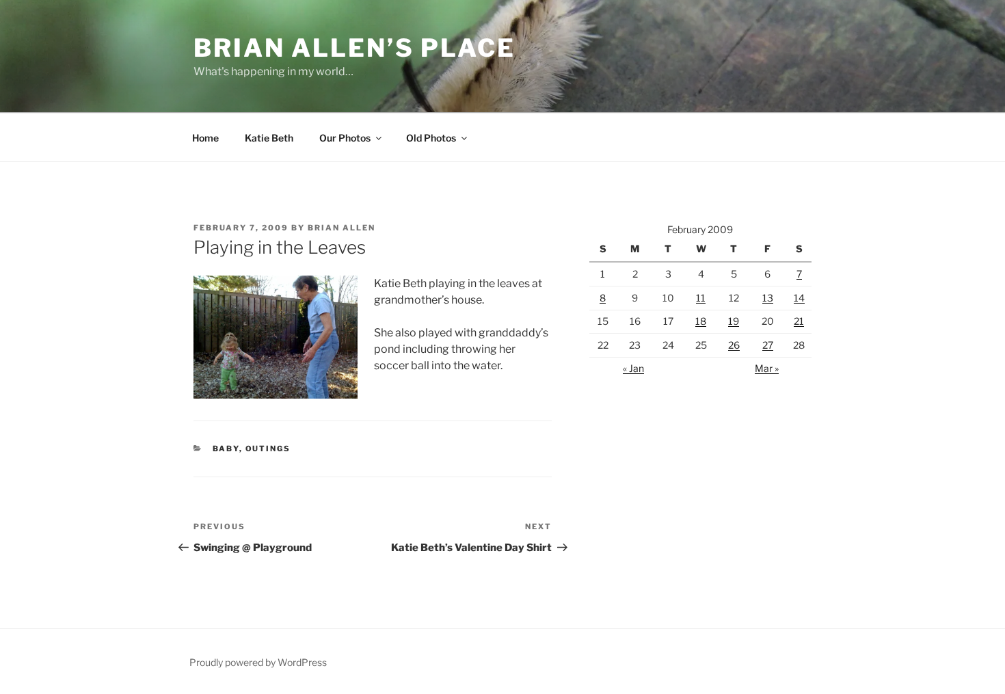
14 (799, 298)
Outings (268, 448)
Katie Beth (269, 138)
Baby (226, 448)
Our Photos (345, 138)
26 (734, 345)
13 (767, 298)
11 (701, 298)
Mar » (767, 368)
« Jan (633, 368)
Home (205, 138)
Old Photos (431, 138)
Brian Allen (341, 227)
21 (799, 321)
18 (700, 321)
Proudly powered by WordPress (258, 662)
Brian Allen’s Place (354, 48)
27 (767, 345)
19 (733, 321)
